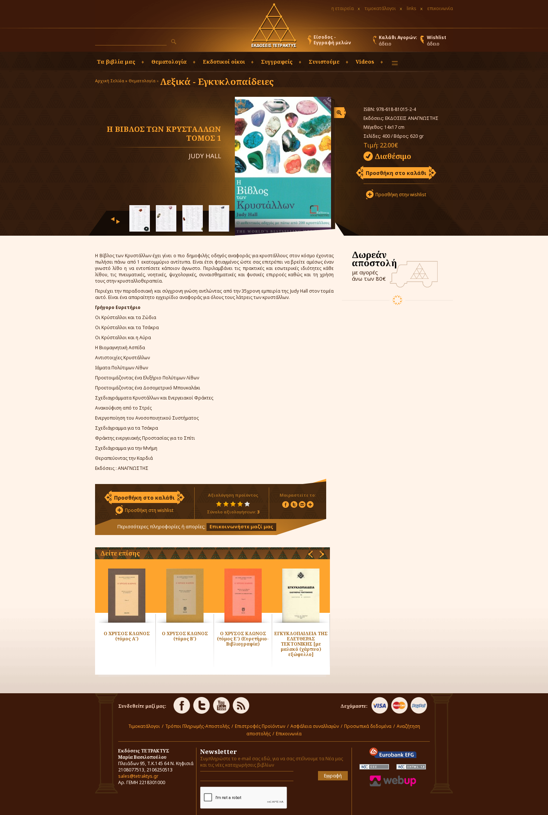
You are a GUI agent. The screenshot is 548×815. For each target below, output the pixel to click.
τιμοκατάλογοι (380, 8)
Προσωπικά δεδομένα (367, 726)
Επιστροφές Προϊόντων (260, 726)
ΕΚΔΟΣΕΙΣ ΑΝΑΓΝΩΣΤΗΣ (411, 118)
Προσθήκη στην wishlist (400, 194)
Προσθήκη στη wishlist (149, 510)
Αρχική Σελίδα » (111, 80)
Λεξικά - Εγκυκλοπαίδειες (217, 81)
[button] (173, 41)
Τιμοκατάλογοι (144, 726)
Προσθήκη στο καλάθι (396, 172)
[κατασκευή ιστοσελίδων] (393, 784)
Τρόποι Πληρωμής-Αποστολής (197, 726)
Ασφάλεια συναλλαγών (314, 726)
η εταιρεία (342, 8)
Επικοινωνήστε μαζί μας (241, 526)
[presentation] (112, 219)
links (411, 8)
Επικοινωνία (289, 733)
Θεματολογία (142, 80)
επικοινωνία (440, 8)
